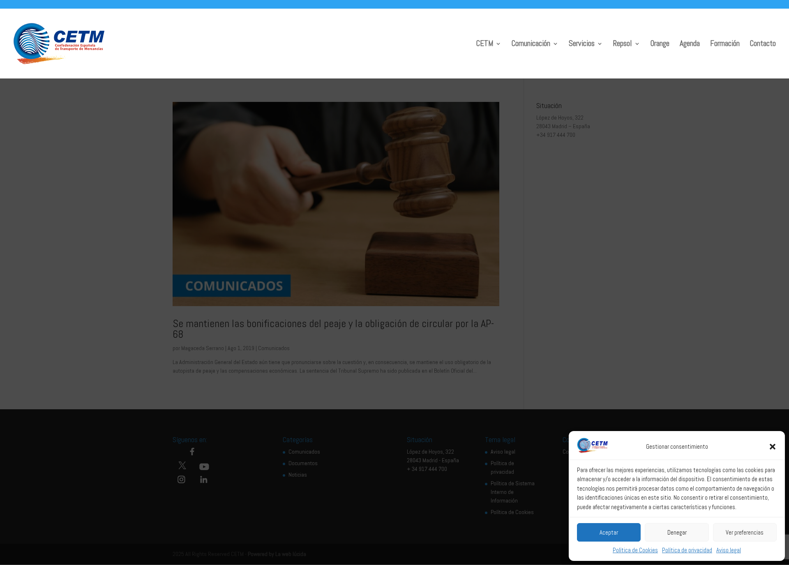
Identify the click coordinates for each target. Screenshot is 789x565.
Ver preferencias (745, 532)
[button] (772, 447)
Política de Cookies (635, 550)
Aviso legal (728, 550)
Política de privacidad (687, 550)
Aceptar (609, 532)
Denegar (677, 532)
